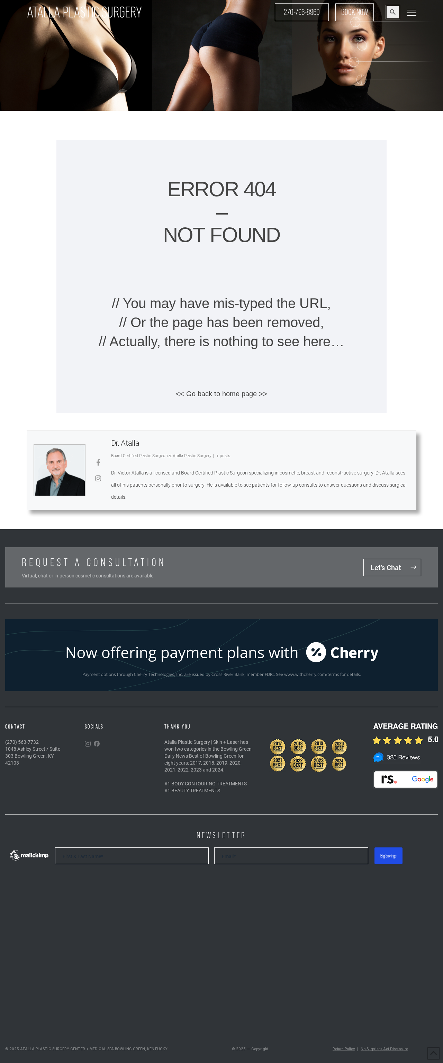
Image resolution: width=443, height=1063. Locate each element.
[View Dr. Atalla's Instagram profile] (98, 478)
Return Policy (344, 1049)
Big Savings (388, 856)
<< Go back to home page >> (221, 394)
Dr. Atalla (125, 443)
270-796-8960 (302, 12)
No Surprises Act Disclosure (384, 1049)
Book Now (354, 12)
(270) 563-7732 (22, 742)
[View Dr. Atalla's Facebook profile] (98, 462)
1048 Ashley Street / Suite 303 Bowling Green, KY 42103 (32, 756)
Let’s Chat (386, 567)
